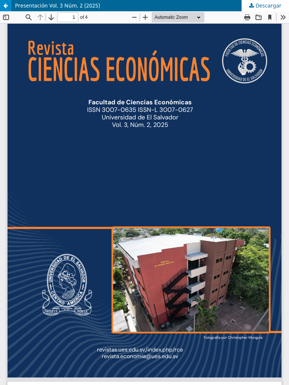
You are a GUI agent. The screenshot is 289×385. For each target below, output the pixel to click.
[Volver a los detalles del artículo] (5, 5)
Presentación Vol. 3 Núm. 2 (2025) (57, 5)
